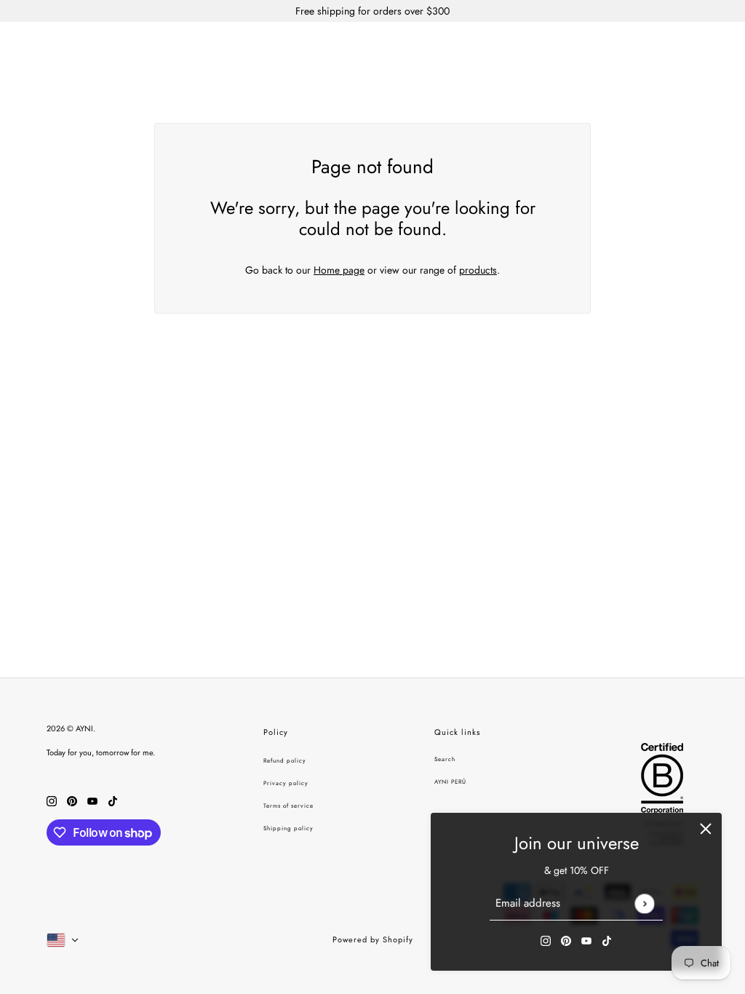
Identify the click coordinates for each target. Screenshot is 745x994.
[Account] (686, 47)
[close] (705, 829)
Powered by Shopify (372, 939)
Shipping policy (288, 828)
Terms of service (288, 805)
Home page (339, 270)
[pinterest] (566, 939)
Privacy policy (285, 783)
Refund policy (284, 760)
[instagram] (546, 939)
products (478, 270)
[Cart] (714, 47)
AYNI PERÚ (450, 781)
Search (444, 759)
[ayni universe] (372, 46)
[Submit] (644, 903)
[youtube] (586, 939)
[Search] (658, 47)
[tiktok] (607, 939)
